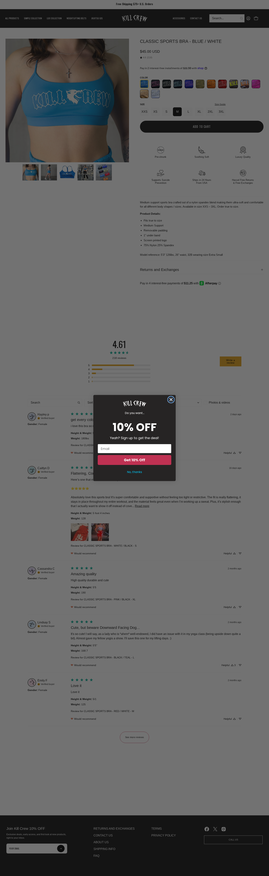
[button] (134, 403)
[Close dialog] (171, 399)
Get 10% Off (134, 460)
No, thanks (134, 472)
